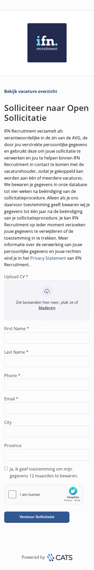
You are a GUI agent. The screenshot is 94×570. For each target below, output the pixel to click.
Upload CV (16, 277)
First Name (16, 328)
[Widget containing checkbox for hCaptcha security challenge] (43, 494)
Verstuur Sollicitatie (37, 517)
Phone (12, 375)
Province (12, 445)
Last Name (16, 352)
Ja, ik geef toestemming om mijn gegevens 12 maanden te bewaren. (44, 472)
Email (11, 399)
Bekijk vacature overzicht (30, 91)
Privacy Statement (48, 258)
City (7, 422)
